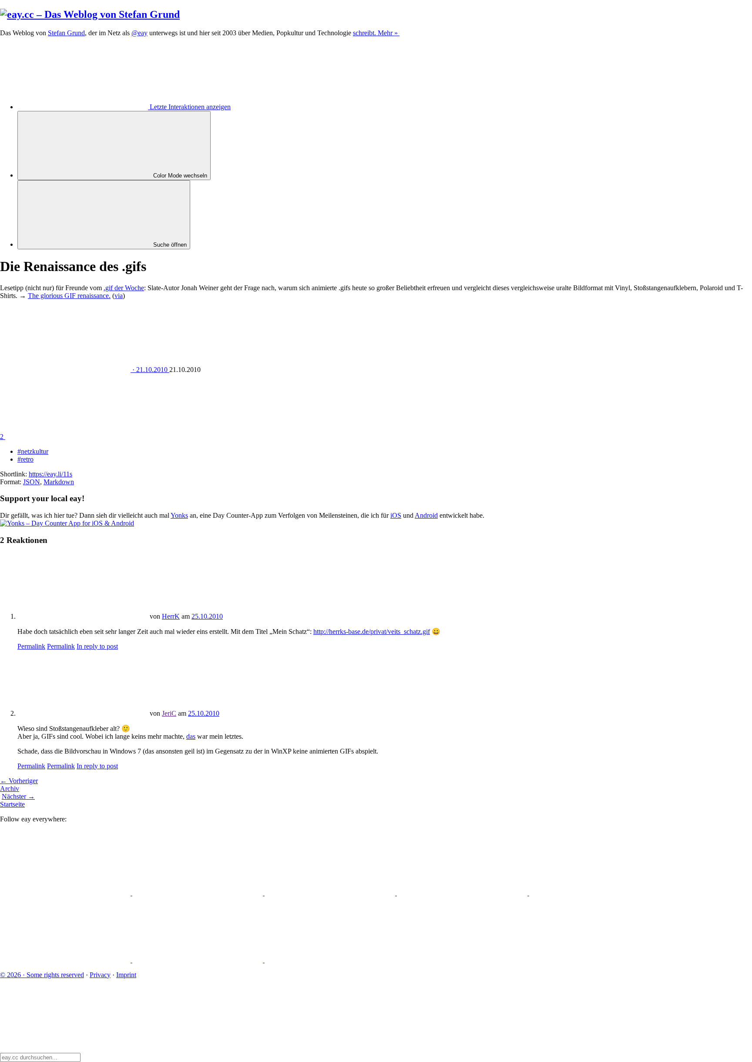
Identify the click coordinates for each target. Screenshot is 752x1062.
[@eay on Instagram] (594, 893)
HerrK (171, 616)
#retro (25, 459)
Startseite (12, 804)
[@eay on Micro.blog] (331, 893)
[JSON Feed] (198, 960)
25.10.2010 (207, 616)
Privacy (100, 974)
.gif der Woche (124, 287)
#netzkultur (32, 451)
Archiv (9, 788)
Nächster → (18, 796)
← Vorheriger (19, 780)
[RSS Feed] (330, 960)
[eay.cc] (90, 14)
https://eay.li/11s (50, 474)
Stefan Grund (66, 33)
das (190, 736)
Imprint (126, 974)
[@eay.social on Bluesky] (198, 893)
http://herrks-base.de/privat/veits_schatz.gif (371, 631)
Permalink (31, 646)
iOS (395, 515)
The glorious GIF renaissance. (69, 295)
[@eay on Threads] (463, 893)
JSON (31, 482)
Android (426, 515)
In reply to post (97, 646)
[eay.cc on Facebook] (66, 960)
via (118, 295)
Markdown (59, 482)
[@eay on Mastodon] (66, 893)
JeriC (169, 713)
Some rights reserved (42, 974)
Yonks (179, 515)
